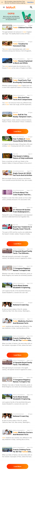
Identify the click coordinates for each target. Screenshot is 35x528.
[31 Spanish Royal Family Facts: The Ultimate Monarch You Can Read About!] (7, 250)
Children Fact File (22, 27)
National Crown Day (21, 305)
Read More (30, 2)
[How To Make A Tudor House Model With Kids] (7, 138)
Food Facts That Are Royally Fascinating (22, 81)
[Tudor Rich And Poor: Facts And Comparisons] (7, 97)
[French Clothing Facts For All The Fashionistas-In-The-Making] (7, 337)
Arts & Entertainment (18, 171)
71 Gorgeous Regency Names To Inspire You (21, 269)
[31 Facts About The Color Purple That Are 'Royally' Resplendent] (7, 192)
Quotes (15, 207)
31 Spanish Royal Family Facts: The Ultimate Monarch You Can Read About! (22, 252)
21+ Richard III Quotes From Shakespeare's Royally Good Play (21, 211)
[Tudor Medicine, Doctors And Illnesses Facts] (7, 320)
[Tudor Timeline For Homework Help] (7, 43)
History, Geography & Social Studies (19, 25)
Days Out (15, 112)
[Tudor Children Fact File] (7, 27)
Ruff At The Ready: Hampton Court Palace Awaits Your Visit (22, 116)
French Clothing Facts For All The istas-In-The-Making (22, 339)
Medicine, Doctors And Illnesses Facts (23, 322)
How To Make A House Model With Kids (22, 140)
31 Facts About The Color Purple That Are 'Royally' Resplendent (21, 194)
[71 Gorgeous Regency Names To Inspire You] (7, 268)
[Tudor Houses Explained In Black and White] (7, 60)
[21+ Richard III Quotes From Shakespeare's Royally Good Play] (7, 209)
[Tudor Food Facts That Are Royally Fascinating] (7, 79)
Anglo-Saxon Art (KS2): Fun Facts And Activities (22, 174)
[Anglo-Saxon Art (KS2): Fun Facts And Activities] (7, 172)
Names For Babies (18, 266)
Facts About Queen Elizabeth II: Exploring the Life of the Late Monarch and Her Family (22, 287)
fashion (15, 343)
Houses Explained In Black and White (22, 62)
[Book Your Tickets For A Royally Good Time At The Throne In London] (7, 226)
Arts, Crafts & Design (18, 136)
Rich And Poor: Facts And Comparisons (22, 98)
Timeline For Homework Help (20, 45)
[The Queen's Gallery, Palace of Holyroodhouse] (7, 155)
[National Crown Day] (7, 304)
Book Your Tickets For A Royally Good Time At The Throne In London (22, 228)
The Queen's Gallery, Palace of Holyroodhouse (23, 157)
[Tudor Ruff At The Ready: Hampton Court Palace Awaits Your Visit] (7, 114)
